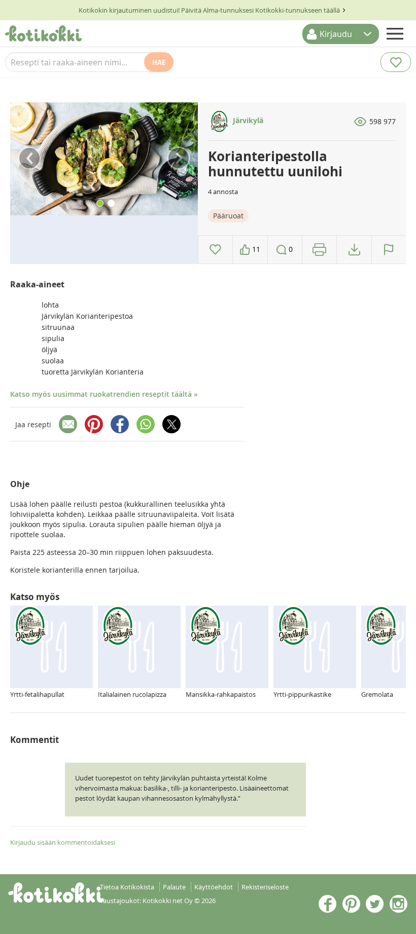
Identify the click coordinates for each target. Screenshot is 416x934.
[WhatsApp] (145, 424)
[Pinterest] (94, 424)
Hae (158, 62)
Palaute (174, 886)
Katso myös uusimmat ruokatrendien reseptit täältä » (104, 394)
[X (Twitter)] (171, 424)
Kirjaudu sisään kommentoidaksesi (62, 842)
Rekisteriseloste (265, 886)
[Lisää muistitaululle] (215, 249)
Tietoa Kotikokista (127, 886)
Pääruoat (228, 215)
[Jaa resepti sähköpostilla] (68, 424)
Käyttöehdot (213, 886)
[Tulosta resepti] (319, 249)
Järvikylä (247, 120)
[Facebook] (120, 424)
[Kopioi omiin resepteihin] (354, 249)
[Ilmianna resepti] (389, 249)
